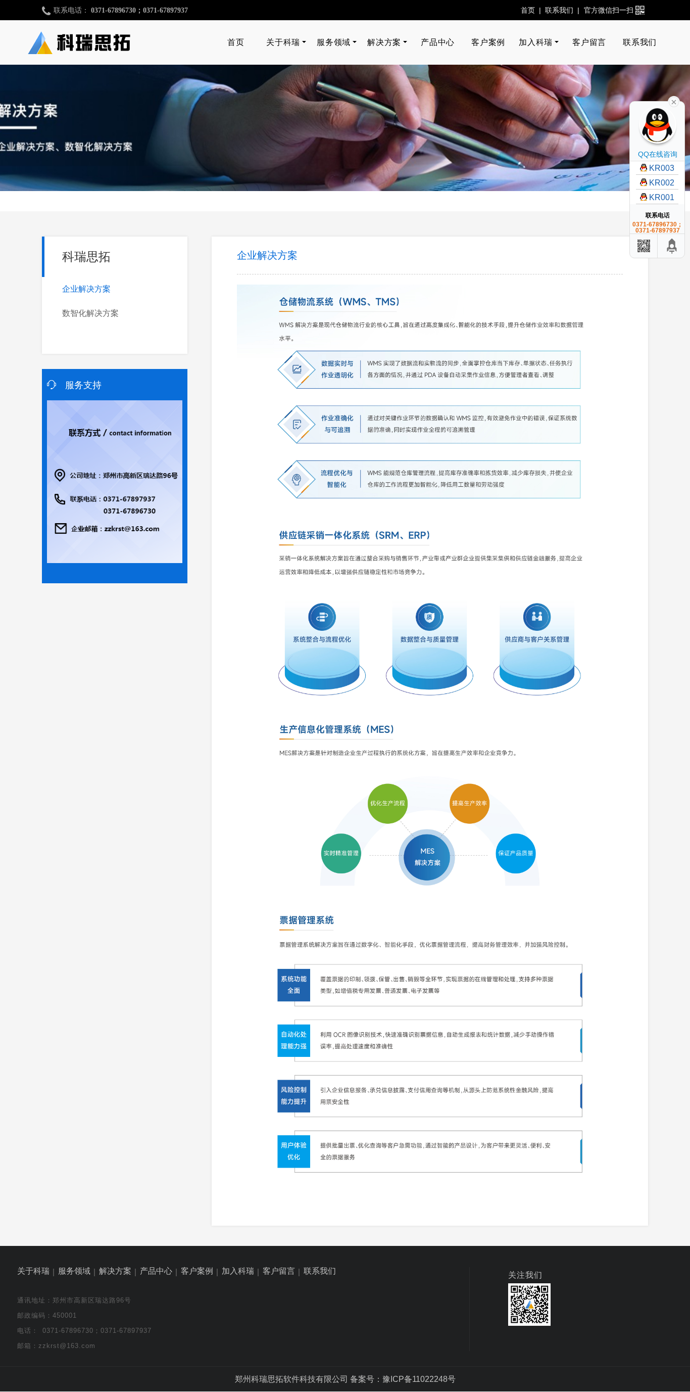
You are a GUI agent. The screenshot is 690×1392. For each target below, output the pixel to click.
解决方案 (384, 42)
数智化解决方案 (90, 313)
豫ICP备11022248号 (419, 1379)
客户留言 (589, 42)
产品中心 (437, 42)
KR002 (661, 182)
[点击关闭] (674, 101)
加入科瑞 (535, 42)
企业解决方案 (86, 289)
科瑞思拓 (86, 256)
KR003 (661, 168)
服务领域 (333, 42)
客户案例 (488, 42)
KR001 (661, 197)
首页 (528, 10)
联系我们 (559, 10)
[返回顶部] (672, 246)
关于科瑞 (283, 42)
